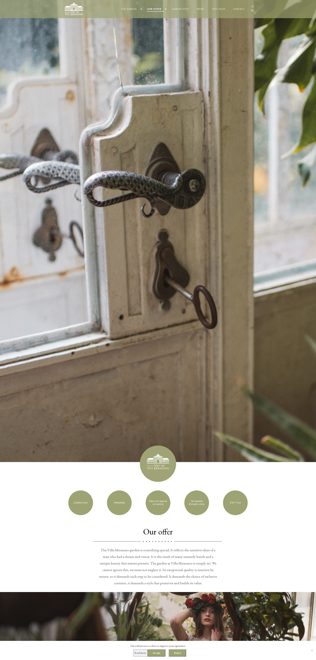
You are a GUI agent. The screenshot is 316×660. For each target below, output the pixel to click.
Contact (239, 9)
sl (252, 10)
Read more (140, 653)
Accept (156, 653)
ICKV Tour (218, 9)
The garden (129, 9)
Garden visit (180, 9)
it (253, 6)
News (200, 9)
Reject (177, 653)
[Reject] (312, 650)
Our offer (154, 9)
